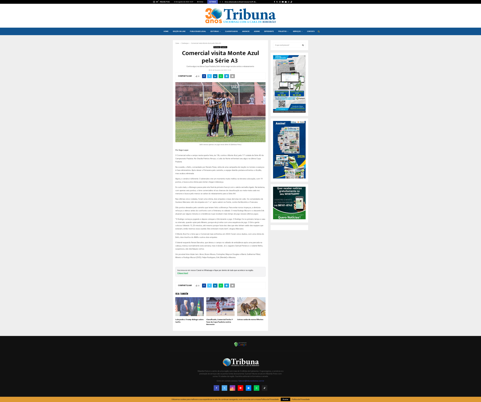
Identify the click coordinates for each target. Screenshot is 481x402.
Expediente (269, 31)
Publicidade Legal (198, 31)
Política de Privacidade (301, 399)
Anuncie (245, 31)
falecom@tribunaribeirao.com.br (251, 381)
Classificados (231, 31)
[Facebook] (216, 388)
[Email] (248, 388)
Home (166, 31)
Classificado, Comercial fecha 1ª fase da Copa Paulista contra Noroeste (219, 322)
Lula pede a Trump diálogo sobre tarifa (189, 321)
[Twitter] (224, 388)
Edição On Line (179, 31)
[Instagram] (232, 388)
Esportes (224, 47)
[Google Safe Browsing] (240, 346)
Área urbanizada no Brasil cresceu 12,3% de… (241, 2)
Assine (257, 31)
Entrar (201, 2)
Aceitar (285, 399)
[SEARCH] (303, 45)
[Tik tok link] (291, 2)
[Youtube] (240, 388)
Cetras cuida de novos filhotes (250, 319)
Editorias (214, 31)
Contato (311, 31)
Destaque (217, 47)
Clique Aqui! (182, 273)
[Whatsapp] (256, 388)
